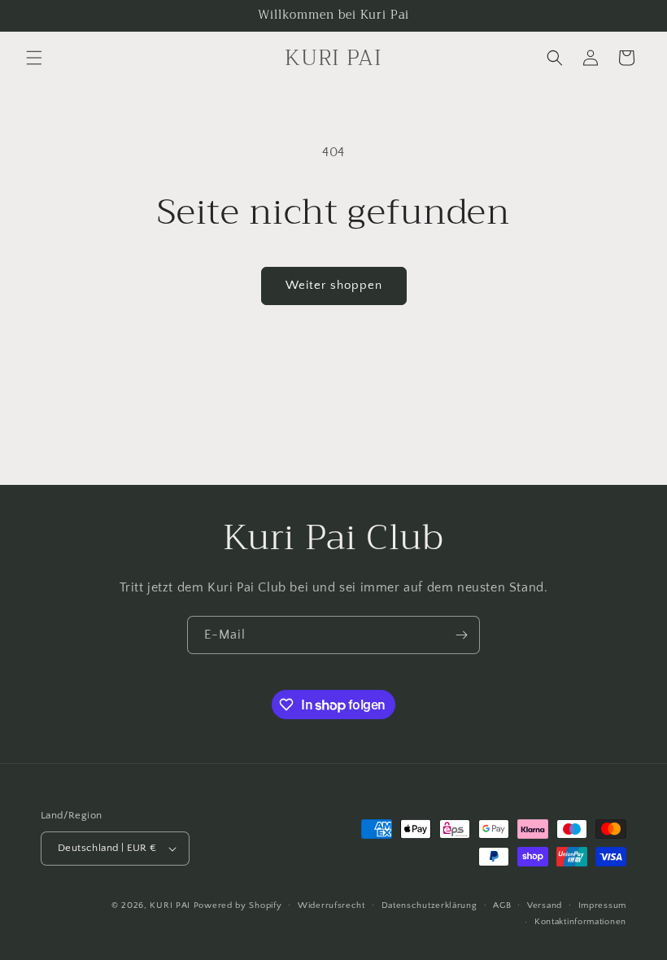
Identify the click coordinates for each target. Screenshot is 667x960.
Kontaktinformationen (580, 922)
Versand (544, 905)
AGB (502, 905)
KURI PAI (170, 905)
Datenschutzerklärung (429, 905)
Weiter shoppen (334, 285)
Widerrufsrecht (331, 905)
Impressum (602, 905)
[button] (34, 58)
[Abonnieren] (461, 635)
